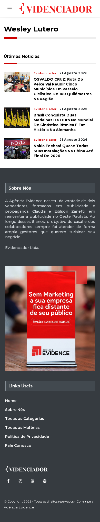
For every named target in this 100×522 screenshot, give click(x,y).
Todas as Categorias (24, 418)
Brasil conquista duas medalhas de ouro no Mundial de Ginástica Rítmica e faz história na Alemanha (63, 122)
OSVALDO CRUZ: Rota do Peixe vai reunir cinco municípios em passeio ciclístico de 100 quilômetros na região (63, 89)
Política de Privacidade (27, 436)
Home (10, 400)
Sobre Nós (15, 409)
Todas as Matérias (22, 427)
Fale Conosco (18, 445)
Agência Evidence (19, 507)
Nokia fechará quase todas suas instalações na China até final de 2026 (63, 151)
